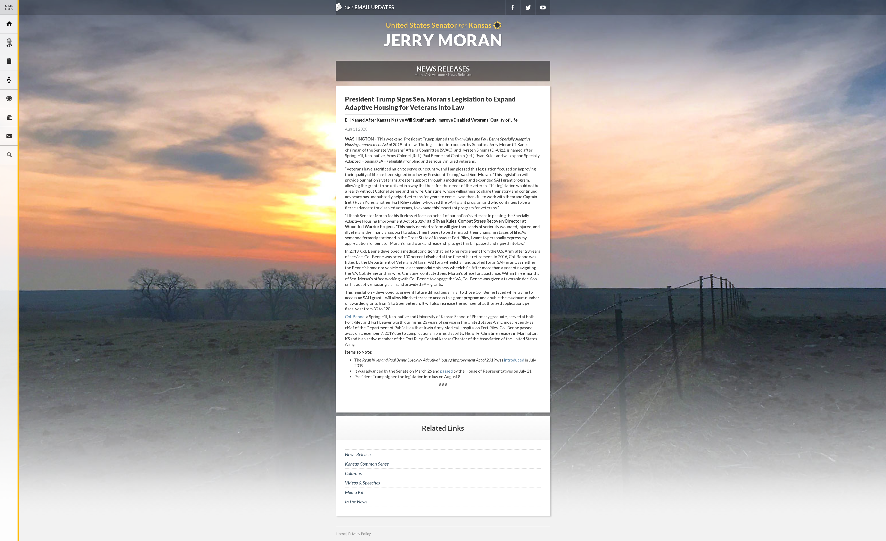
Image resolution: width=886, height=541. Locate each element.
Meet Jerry (9, 42)
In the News (356, 501)
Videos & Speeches (362, 482)
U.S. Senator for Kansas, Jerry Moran (443, 34)
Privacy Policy (359, 533)
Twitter (528, 7)
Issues (9, 99)
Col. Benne (355, 316)
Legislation (9, 117)
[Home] (9, 24)
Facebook (513, 7)
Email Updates (369, 7)
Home (420, 74)
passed (446, 371)
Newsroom (9, 80)
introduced (514, 359)
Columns (353, 473)
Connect (9, 136)
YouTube (543, 7)
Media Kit (354, 492)
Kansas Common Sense (367, 463)
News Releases (460, 74)
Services (9, 61)
